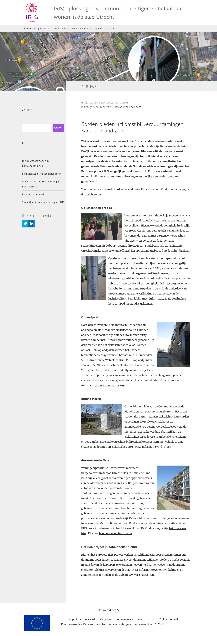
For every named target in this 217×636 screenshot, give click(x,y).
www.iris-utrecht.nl (142, 574)
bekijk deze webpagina (110, 385)
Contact (111, 28)
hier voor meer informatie (115, 533)
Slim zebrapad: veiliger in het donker (42, 173)
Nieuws (104, 107)
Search (58, 128)
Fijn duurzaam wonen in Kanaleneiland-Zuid (35, 163)
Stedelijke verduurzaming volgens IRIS (43, 202)
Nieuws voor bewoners (127, 107)
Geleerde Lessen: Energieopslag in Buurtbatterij (41, 184)
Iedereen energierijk (33, 194)
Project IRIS (40, 28)
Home (27, 28)
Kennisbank (59, 28)
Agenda (99, 28)
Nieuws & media (80, 28)
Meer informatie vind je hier (152, 446)
